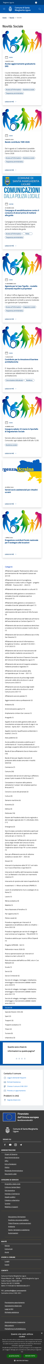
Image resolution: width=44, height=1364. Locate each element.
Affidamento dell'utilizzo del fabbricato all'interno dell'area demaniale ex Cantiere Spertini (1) (22, 620)
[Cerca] (39, 9)
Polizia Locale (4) (10, 918)
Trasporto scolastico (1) (13, 1025)
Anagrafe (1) (9, 717)
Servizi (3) (8, 971)
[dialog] (22, 1347)
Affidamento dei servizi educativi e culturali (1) (21, 589)
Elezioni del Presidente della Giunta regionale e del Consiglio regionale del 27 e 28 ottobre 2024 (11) (21, 820)
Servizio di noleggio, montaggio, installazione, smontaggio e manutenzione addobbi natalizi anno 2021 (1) (21, 991)
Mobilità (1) (9, 905)
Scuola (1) (8, 967)
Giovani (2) (8, 861)
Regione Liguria (8, 2)
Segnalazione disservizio (13, 1306)
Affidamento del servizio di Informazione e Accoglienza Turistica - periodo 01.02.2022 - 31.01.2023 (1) (20, 644)
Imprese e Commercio (12, 1193)
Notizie (11, 204)
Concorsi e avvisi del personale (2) (16, 791)
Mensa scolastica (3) (12, 901)
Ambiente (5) (9, 704)
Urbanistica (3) (10, 1037)
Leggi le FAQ (9, 1309)
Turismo (7, 1203)
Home (4, 17)
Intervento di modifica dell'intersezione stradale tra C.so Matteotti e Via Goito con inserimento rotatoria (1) (21, 874)
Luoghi (7, 1261)
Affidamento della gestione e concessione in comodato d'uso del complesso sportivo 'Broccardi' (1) (20, 596)
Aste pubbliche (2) (11, 737)
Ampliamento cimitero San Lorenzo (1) (18, 713)
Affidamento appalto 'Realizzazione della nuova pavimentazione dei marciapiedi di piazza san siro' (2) (21, 573)
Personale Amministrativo (14, 1170)
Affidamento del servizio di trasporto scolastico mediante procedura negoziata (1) (21, 665)
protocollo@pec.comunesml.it (15, 1290)
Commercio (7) (10, 767)
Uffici (6, 1161)
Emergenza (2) (10, 826)
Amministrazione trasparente (15, 1322)
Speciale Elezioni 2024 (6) (14, 1012)
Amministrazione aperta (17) (15, 709)
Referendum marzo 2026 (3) (15, 949)
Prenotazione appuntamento (15, 1302)
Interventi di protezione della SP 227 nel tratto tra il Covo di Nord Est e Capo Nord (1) (21, 866)
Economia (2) (9, 804)
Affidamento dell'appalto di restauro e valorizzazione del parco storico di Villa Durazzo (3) (21, 612)
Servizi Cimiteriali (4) (12, 975)
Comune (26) (9, 771)
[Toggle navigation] (4, 9)
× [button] (41, 1333)
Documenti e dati (11, 1174)
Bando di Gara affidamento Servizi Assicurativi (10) (21, 752)
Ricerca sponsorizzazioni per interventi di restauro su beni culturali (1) (19, 954)
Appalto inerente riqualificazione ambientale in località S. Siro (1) (21, 732)
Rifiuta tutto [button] (30, 1356)
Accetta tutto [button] (14, 1356)
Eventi (7, 1264)
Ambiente (11, 1226)
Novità (12, 17)
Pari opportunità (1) (12, 914)
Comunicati (9, 1249)
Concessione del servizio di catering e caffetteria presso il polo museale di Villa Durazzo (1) (21, 777)
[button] (22, 1361)
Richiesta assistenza (12, 1312)
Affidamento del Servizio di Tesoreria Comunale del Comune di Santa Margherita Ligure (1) (21, 658)
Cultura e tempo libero (12, 1187)
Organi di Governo (11, 1154)
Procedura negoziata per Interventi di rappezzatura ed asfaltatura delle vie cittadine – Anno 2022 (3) (21, 924)
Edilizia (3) (8, 809)
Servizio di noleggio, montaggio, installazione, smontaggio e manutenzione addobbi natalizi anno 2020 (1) (21, 982)
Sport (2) (8, 1016)
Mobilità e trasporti (11, 1207)
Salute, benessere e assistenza (18, 1230)
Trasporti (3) (9, 1020)
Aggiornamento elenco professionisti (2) (19, 700)
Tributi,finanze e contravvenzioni (19, 1223)
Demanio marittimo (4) (13, 800)
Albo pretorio (9, 1325)
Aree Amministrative (12, 1157)
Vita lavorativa (10, 1190)
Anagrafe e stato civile (12, 1184)
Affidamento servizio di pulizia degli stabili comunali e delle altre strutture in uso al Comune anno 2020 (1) (19, 680)
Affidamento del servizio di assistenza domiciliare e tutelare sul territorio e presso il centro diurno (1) (22, 628)
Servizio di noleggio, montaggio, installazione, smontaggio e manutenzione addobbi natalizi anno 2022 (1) (21, 1000)
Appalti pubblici (10, 1197)
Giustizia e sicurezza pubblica (18, 1220)
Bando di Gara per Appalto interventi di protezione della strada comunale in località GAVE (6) (20, 760)
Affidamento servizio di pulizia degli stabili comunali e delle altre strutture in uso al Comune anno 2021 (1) (19, 689)
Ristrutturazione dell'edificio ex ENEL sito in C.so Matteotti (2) (22, 961)
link (22, 1352)
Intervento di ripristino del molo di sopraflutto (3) (22, 881)
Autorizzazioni (13, 1233)
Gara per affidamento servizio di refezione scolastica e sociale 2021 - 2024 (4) (19, 855)
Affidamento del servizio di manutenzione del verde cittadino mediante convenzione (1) (20, 651)
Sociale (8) (8, 1007)
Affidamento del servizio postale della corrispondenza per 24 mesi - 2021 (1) (18, 672)
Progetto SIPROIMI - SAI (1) (14, 945)
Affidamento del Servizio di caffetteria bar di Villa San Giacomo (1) (22, 635)
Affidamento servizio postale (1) (16, 696)
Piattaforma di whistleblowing (15, 1329)
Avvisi (11, 57)
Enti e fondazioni (10, 1164)
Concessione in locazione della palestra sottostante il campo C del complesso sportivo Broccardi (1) (21, 785)
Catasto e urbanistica (12, 1200)
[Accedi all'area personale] (36, 2)
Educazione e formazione (16, 1216)
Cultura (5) (8, 796)
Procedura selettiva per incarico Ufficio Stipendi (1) (21, 939)
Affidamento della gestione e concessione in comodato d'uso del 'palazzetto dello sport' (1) (20, 604)
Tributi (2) (8, 1029)
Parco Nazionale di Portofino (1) (16, 909)
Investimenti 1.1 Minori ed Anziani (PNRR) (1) (20, 885)
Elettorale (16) (10, 813)
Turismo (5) (9, 1033)
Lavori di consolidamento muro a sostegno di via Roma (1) (21, 891)
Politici (7, 1167)
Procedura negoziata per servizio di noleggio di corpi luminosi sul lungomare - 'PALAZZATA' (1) (21, 932)
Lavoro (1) (8, 896)
